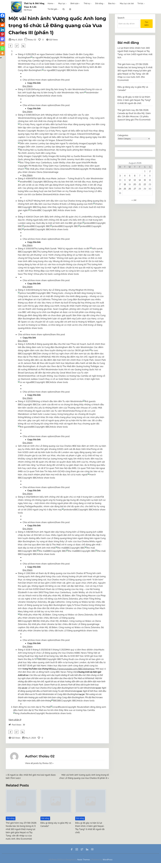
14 (140, 180)
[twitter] (17, 46)
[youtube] (92, 850)
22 (145, 184)
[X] (2, 20)
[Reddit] (2, 25)
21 (140, 184)
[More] (2, 53)
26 (129, 188)
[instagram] (77, 850)
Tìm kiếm (146, 23)
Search (121, 18)
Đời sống (10, 818)
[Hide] (1, 58)
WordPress (107, 860)
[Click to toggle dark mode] (70, 9)
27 (135, 188)
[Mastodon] (2, 39)
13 (135, 180)
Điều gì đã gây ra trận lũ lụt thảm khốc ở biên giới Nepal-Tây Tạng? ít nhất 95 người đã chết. (134, 100)
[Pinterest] (2, 34)
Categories (123, 135)
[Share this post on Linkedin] (23, 46)
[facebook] (10, 46)
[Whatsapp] (2, 48)
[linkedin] (87, 850)
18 (125, 184)
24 (120, 188)
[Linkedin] (2, 29)
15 (145, 180)
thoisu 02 (32, 40)
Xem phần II (15, 719)
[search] (63, 9)
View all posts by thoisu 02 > (39, 763)
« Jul (134, 200)
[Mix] (2, 43)
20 (134, 184)
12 (130, 180)
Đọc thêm (28, 86)
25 (125, 188)
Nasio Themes (83, 860)
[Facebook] (2, 15)
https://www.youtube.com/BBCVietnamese (73, 669)
